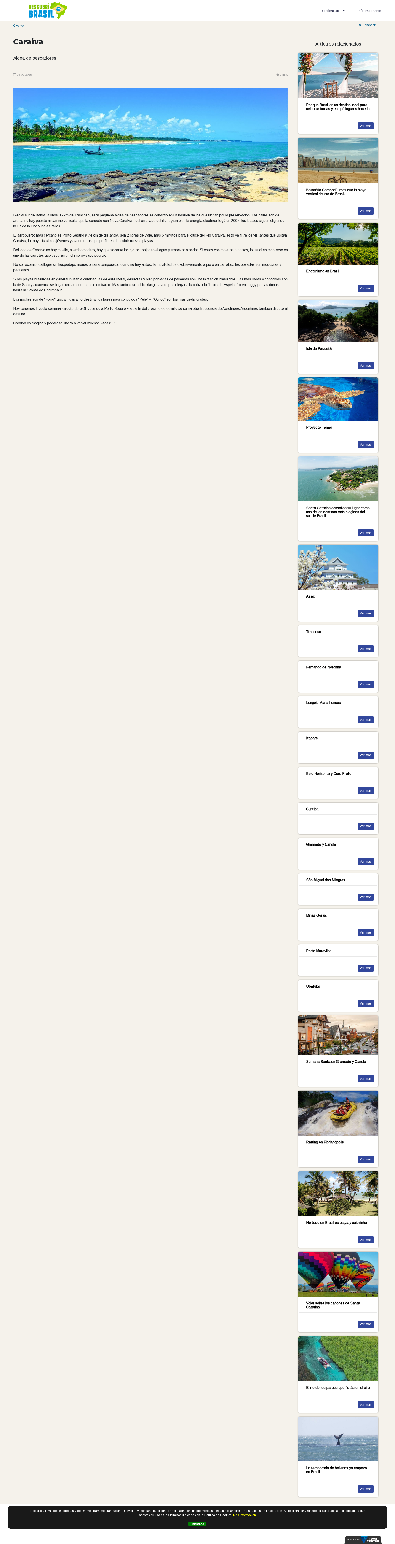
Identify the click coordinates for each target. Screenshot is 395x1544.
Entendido (197, 1524)
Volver (19, 25)
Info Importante (369, 11)
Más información (244, 1515)
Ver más (366, 126)
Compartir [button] (369, 25)
